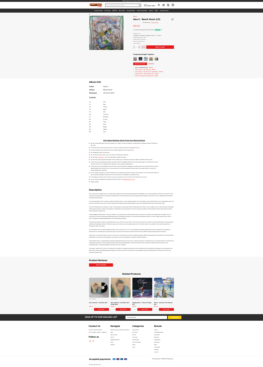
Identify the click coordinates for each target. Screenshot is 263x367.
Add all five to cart (140, 63)
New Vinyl (122, 10)
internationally (100, 157)
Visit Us (112, 337)
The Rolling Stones (158, 332)
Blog (111, 332)
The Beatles (157, 347)
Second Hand (131, 10)
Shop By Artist (164, 10)
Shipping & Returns (115, 339)
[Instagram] (90, 341)
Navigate (115, 326)
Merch (151, 10)
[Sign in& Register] (159, 5)
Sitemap (112, 344)
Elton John (156, 337)
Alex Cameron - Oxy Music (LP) (98, 302)
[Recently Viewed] (168, 5)
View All (156, 352)
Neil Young (156, 342)
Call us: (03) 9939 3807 (96, 330)
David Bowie (157, 339)
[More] (125, 10)
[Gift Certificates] (163, 5)
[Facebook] (93, 341)
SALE (156, 10)
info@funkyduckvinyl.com (129, 179)
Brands (158, 326)
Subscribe (174, 317)
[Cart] (173, 5)
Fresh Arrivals (99, 10)
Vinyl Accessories (142, 10)
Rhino (155, 344)
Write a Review (154, 22)
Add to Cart (160, 47)
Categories (138, 326)
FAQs (111, 342)
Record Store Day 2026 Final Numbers (119, 330)
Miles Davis (157, 335)
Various (156, 330)
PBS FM (164, 359)
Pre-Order (108, 10)
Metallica (156, 349)
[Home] (89, 14)
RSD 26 (114, 10)
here (138, 147)
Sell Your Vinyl (113, 335)
